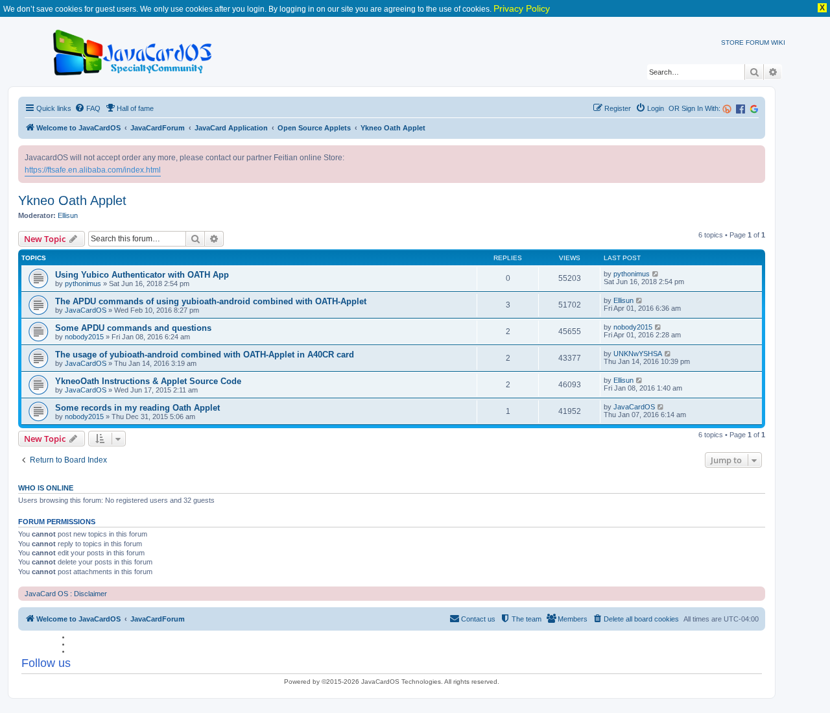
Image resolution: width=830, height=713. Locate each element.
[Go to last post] (656, 274)
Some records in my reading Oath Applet (137, 408)
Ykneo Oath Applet (72, 200)
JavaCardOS (85, 310)
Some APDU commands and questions (133, 328)
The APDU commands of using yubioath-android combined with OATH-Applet (210, 301)
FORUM (757, 42)
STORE (732, 42)
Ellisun (68, 215)
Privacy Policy (521, 8)
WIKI (778, 42)
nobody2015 (84, 337)
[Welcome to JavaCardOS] (133, 50)
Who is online (45, 488)
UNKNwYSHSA (637, 353)
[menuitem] (88, 108)
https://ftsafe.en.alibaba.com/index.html (93, 170)
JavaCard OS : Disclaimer (66, 594)
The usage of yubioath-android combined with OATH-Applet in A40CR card (204, 354)
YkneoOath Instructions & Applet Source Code (148, 381)
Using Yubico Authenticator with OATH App (142, 275)
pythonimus (83, 283)
